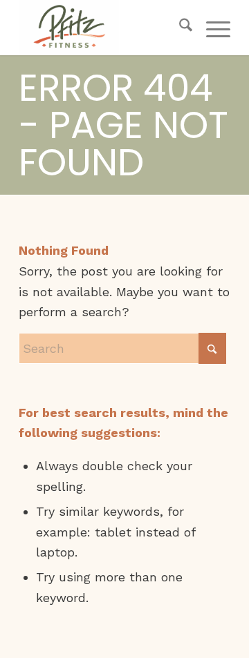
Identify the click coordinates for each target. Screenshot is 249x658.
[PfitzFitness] (103, 27)
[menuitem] (178, 27)
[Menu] (211, 27)
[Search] (178, 27)
